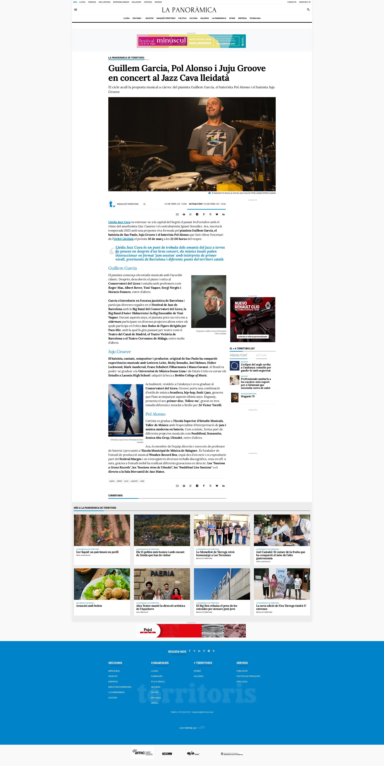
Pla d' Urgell (158, 681)
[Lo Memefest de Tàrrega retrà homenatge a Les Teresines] (222, 530)
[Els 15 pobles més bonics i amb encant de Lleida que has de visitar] (162, 530)
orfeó (119, 481)
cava (126, 481)
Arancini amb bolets (89, 605)
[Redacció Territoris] (112, 204)
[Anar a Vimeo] (208, 650)
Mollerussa (104, 2)
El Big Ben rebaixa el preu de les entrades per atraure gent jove (216, 607)
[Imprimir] (184, 214)
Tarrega (92, 2)
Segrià (154, 692)
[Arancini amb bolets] (102, 584)
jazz (142, 481)
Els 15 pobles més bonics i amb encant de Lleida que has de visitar (160, 553)
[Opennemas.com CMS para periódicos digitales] (192, 728)
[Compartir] (190, 214)
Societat (113, 676)
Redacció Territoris (127, 204)
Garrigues (156, 676)
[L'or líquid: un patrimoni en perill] (102, 530)
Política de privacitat (248, 676)
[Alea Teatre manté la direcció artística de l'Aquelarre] (162, 584)
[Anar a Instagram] (204, 650)
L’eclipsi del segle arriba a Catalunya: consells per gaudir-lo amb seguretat (256, 367)
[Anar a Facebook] (189, 650)
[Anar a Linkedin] (199, 650)
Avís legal (242, 681)
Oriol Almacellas (83, 555)
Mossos (158, 2)
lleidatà (134, 481)
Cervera (148, 2)
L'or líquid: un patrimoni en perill (97, 552)
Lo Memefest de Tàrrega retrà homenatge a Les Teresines (215, 553)
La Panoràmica (116, 692)
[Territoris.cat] (187, 10)
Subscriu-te (305, 2)
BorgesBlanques (121, 2)
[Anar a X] (194, 650)
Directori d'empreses (119, 687)
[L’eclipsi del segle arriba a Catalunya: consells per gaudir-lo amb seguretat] (234, 366)
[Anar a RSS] (213, 650)
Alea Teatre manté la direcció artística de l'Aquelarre (160, 607)
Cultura (112, 697)
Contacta (291, 2)
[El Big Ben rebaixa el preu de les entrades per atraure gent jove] (222, 584)
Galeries (198, 676)
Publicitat (242, 671)
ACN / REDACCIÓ (142, 612)
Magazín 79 (248, 396)
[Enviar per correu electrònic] (177, 214)
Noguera (156, 697)
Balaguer (136, 2)
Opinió (197, 671)
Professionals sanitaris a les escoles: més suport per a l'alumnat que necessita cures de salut (256, 383)
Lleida (82, 2)
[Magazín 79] (234, 397)
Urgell (155, 703)
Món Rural (114, 671)
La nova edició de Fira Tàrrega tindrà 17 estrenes (281, 607)
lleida (112, 481)
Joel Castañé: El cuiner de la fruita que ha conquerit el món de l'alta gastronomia (280, 555)
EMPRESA (113, 681)
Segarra (155, 687)
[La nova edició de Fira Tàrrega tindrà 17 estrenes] (282, 584)
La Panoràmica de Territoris (126, 57)
